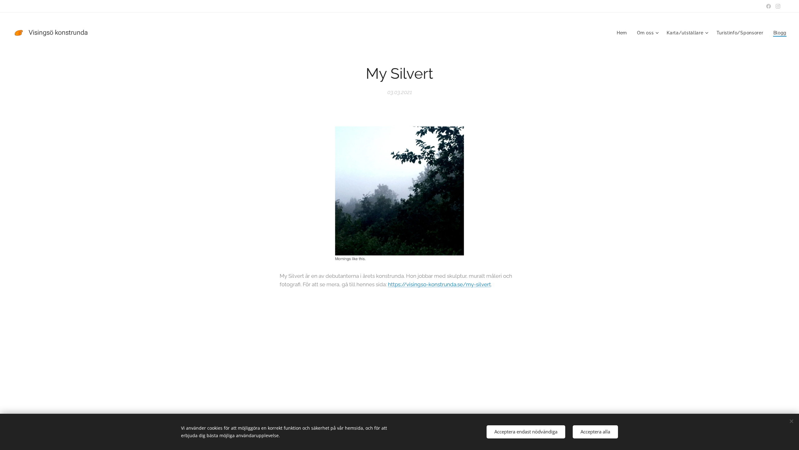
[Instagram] (778, 6)
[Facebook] (768, 6)
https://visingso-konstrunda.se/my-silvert (439, 284)
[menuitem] (623, 33)
